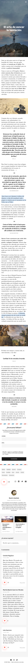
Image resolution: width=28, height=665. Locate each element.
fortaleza (19, 469)
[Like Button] (4, 481)
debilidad (8, 469)
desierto (14, 469)
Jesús (13, 472)
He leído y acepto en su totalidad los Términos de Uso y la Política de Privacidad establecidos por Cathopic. (13, 453)
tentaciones (11, 475)
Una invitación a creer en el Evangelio (20, 525)
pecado (22, 472)
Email (3, 442)
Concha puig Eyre (8, 555)
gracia (3, 472)
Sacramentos (4, 475)
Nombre (3, 436)
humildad (8, 472)
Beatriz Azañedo (14, 498)
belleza (3, 469)
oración (17, 472)
